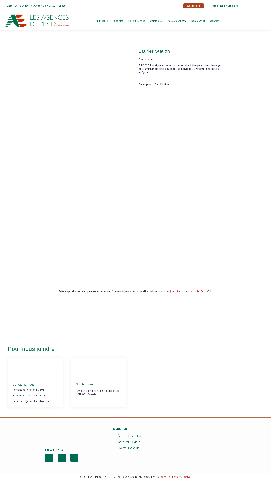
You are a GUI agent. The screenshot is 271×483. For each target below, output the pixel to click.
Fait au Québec (137, 21)
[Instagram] (265, 5)
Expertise (118, 21)
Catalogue (156, 21)
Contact (214, 21)
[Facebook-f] (247, 5)
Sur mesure (101, 21)
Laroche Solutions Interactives (174, 477)
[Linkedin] (256, 5)
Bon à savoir (198, 21)
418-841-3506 (204, 291)
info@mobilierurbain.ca (178, 291)
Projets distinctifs (176, 21)
